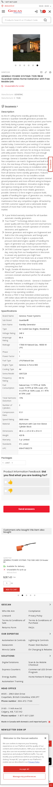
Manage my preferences (24, 776)
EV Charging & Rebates (40, 649)
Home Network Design (40, 676)
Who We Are (8, 611)
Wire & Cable (8, 649)
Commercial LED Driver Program (40, 670)
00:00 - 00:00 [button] (44, 6)
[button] (15, 65)
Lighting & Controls (39, 640)
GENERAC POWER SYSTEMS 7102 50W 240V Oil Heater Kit (25, 561)
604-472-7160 (25, 701)
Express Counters (11, 669)
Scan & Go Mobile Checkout (37, 663)
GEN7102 (7, 558)
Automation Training (12, 681)
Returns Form (9, 627)
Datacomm (7, 645)
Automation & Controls (13, 640)
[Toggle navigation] (3, 11)
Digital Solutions (10, 662)
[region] (24, 759)
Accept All (24, 769)
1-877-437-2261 (11, 2)
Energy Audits (9, 676)
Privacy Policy (35, 615)
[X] (45, 738)
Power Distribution (38, 645)
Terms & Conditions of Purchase (40, 621)
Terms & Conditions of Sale (13, 621)
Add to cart (11, 589)
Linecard (6, 615)
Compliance (34, 611)
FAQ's (31, 627)
